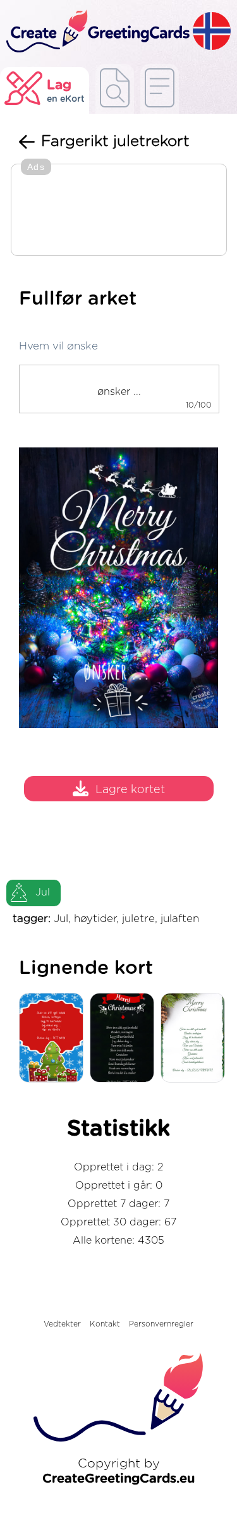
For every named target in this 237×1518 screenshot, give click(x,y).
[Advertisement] (119, 211)
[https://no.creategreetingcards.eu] (96, 32)
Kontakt (105, 1324)
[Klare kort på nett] (159, 89)
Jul (42, 892)
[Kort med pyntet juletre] (54, 1038)
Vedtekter (62, 1324)
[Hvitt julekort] (196, 1038)
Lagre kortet (130, 790)
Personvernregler (161, 1324)
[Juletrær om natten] (125, 1038)
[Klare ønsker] (114, 89)
